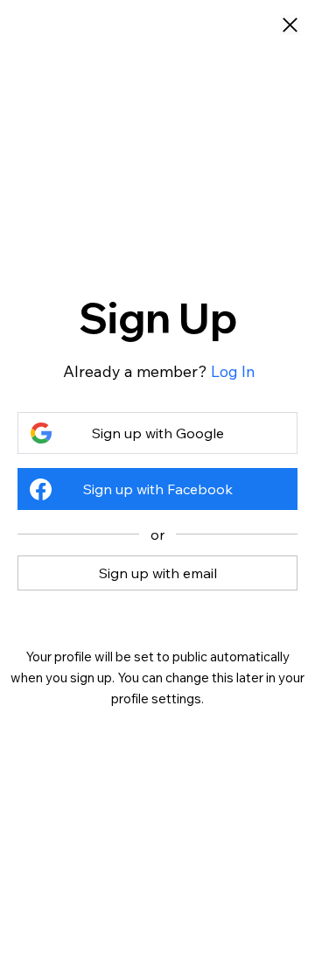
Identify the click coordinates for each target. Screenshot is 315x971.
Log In (233, 371)
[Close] (290, 26)
